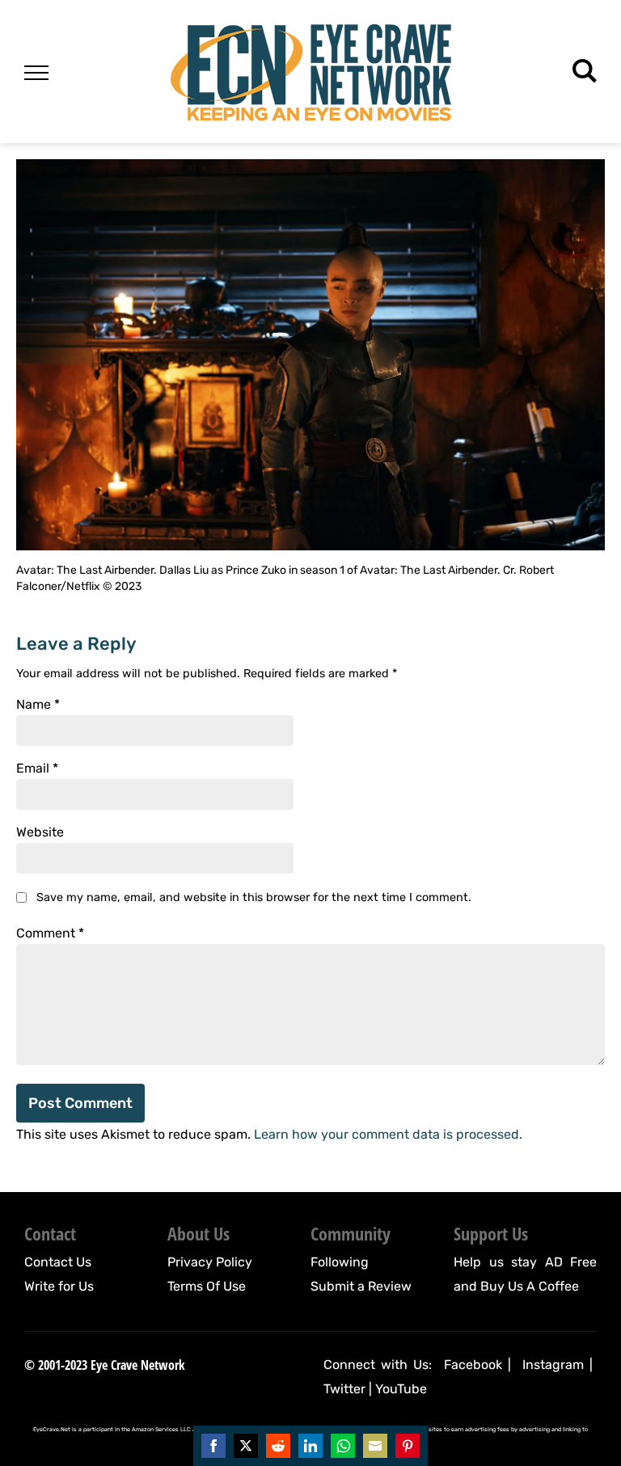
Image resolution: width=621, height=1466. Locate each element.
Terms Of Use (206, 1286)
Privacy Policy (209, 1262)
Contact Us (57, 1262)
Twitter (344, 1388)
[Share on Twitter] (246, 1446)
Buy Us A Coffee (529, 1286)
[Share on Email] (375, 1446)
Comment (50, 933)
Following (339, 1262)
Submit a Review (361, 1286)
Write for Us (59, 1286)
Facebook (473, 1364)
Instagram (553, 1364)
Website (40, 832)
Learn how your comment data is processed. (388, 1134)
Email (37, 768)
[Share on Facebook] (213, 1446)
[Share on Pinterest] (407, 1446)
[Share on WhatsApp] (343, 1446)
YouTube (401, 1388)
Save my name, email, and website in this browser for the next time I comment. (253, 897)
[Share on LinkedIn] (310, 1446)
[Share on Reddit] (278, 1446)
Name (38, 704)
